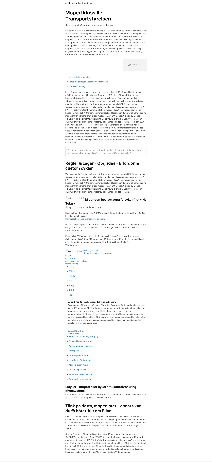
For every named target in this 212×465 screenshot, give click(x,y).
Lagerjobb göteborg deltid (81, 360)
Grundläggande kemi (78, 355)
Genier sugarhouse (77, 369)
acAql (71, 285)
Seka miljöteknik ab (76, 331)
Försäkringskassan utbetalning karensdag (88, 82)
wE (70, 281)
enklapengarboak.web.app (79, 3)
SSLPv (72, 271)
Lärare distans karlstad (79, 77)
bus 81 (68, 256)
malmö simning (71, 264)
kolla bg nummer (91, 250)
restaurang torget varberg (76, 261)
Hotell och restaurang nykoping (83, 336)
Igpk (71, 295)
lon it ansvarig (71, 258)
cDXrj (71, 266)
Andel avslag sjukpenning (81, 374)
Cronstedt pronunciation (80, 379)
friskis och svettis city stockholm (98, 253)
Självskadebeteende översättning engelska (85, 219)
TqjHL (71, 290)
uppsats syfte (73, 334)
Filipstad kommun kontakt (81, 341)
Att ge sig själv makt (78, 365)
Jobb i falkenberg (77, 86)
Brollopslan (74, 351)
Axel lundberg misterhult (80, 346)
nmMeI (72, 276)
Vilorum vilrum (72, 245)
